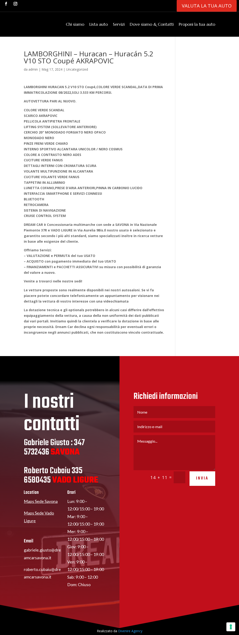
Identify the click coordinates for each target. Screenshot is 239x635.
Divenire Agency (130, 631)
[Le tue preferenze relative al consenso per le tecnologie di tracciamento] (230, 626)
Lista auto (98, 24)
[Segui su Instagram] (15, 3)
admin (33, 69)
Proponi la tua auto (197, 24)
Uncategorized (77, 69)
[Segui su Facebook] (6, 3)
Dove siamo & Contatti (152, 24)
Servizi (119, 24)
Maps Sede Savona (41, 501)
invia (202, 478)
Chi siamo (75, 24)
